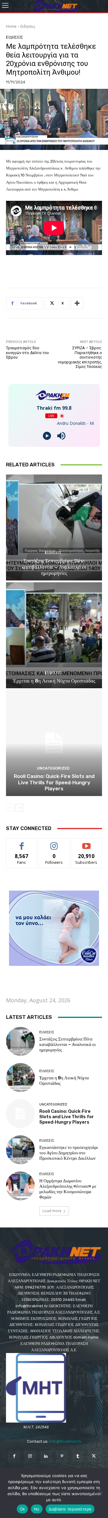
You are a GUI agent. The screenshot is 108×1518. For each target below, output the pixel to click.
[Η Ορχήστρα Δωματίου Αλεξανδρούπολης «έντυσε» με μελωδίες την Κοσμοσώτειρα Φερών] (20, 1185)
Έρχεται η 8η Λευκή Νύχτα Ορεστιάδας (54, 681)
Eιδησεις (27, 26)
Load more (52, 1210)
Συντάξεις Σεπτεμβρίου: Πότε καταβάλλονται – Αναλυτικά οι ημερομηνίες (54, 567)
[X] (94, 1456)
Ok (22, 1509)
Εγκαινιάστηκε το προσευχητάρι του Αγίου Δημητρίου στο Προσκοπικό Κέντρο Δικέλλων (68, 1153)
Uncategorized (53, 768)
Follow (54, 843)
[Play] (47, 436)
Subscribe (86, 843)
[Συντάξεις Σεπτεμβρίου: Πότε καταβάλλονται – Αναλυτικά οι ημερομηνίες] (54, 527)
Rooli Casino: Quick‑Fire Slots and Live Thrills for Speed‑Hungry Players (54, 782)
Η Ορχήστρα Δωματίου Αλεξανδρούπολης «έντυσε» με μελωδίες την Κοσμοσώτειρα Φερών (67, 1189)
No (37, 1509)
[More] (77, 303)
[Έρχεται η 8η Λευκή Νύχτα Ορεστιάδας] (54, 635)
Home (11, 26)
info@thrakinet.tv (65, 1441)
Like (21, 843)
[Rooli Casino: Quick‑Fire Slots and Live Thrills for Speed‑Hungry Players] (54, 743)
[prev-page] (10, 808)
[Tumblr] (78, 1456)
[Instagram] (30, 1456)
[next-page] (19, 808)
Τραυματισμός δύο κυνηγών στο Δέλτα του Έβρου (27, 352)
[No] (101, 1493)
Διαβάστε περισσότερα (70, 1509)
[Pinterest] (62, 1456)
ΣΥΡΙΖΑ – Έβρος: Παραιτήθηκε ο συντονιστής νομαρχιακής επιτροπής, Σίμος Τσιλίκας (80, 357)
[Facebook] (14, 1456)
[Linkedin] (46, 1456)
